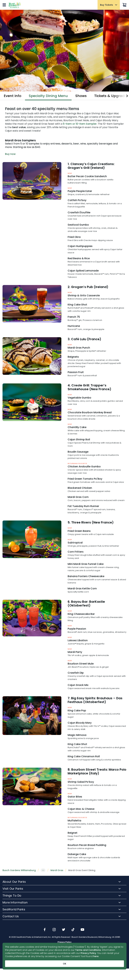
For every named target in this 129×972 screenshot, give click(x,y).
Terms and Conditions (88, 950)
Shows (81, 95)
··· (43, 870)
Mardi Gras (56, 870)
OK (64, 963)
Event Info (12, 95)
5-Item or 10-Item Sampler (80, 124)
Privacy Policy (88, 953)
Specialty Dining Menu (48, 95)
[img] (45, 930)
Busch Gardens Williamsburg (19, 870)
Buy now (10, 154)
